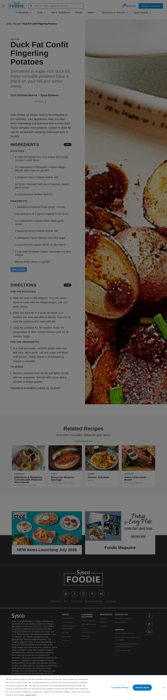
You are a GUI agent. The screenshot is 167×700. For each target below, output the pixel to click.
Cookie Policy (30, 695)
